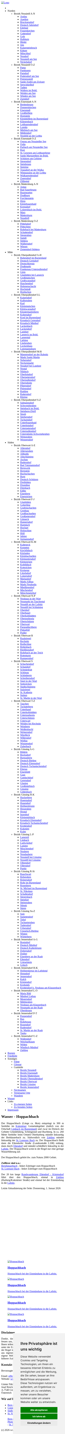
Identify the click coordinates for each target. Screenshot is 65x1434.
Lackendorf (26, 329)
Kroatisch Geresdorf (30, 320)
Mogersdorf (26, 999)
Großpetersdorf (27, 516)
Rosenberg (25, 885)
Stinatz (23, 905)
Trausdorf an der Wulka (32, 170)
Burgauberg (26, 757)
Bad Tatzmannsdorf (30, 465)
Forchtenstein (27, 198)
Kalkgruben (26, 300)
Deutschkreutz (27, 263)
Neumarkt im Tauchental (32, 601)
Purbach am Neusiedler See (34, 147)
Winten (23, 933)
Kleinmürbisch (27, 817)
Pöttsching (25, 226)
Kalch (23, 979)
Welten (23, 1044)
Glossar (17, 1064)
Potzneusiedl (26, 79)
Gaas (22, 774)
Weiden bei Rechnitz (30, 723)
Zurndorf (24, 99)
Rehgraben (25, 877)
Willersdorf (25, 737)
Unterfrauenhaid (28, 422)
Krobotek (25, 985)
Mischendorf (26, 590)
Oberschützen (27, 621)
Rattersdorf (25, 394)
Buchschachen (27, 473)
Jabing (23, 536)
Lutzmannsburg (28, 348)
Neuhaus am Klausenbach (33, 1004)
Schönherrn (26, 675)
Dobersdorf (26, 950)
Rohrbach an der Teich (31, 652)
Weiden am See (28, 93)
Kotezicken (26, 567)
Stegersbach (26, 897)
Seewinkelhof (27, 84)
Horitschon (25, 292)
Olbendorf (25, 862)
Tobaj (23, 919)
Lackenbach (26, 326)
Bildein (23, 752)
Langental (25, 337)
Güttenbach (26, 791)
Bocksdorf (25, 755)
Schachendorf (27, 664)
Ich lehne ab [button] (38, 1416)
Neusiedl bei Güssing (30, 857)
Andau (23, 16)
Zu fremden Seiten (23, 1107)
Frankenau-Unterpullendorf (33, 269)
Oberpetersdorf (27, 377)
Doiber (23, 953)
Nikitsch (24, 371)
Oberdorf (24, 610)
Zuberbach (25, 746)
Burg (22, 476)
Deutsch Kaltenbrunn (30, 948)
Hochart (24, 527)
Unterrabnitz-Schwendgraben (35, 434)
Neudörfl (24, 218)
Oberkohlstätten (28, 615)
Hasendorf (25, 803)
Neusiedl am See (28, 59)
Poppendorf (26, 1016)
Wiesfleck (25, 735)
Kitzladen (25, 553)
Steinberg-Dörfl (28, 411)
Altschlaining (26, 456)
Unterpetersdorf (28, 428)
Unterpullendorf (28, 431)
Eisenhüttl (25, 772)
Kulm (23, 831)
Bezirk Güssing (28, 1084)
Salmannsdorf (27, 402)
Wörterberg (26, 936)
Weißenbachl (26, 729)
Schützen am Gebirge (31, 158)
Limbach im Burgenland (23, 1129)
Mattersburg (26, 215)
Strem (23, 908)
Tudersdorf (25, 925)
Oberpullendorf (27, 380)
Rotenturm (25, 655)
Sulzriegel (25, 689)
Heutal (23, 811)
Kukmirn (24, 828)
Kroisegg (24, 570)
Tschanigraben (27, 922)
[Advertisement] (32, 1225)
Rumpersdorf (26, 658)
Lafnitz (4, 1148)
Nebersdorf (25, 360)
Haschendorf (26, 283)
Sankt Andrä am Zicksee (32, 81)
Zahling (24, 1050)
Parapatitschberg (28, 627)
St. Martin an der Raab (31, 1030)
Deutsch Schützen (29, 479)
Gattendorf (25, 33)
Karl (22, 303)
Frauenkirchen (27, 30)
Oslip (23, 144)
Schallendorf (26, 894)
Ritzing (23, 397)
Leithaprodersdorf (29, 124)
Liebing (24, 340)
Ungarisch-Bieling (29, 931)
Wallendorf (25, 1039)
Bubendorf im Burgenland (33, 258)
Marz (22, 212)
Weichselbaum (27, 1041)
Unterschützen (27, 718)
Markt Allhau (26, 581)
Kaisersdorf (26, 297)
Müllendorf (25, 133)
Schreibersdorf (27, 678)
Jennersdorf (26, 976)
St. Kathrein (26, 692)
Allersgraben (26, 451)
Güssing (24, 789)
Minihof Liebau (28, 996)
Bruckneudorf (27, 22)
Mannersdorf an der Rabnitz (34, 354)
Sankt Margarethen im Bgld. (34, 155)
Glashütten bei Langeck (32, 275)
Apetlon (24, 19)
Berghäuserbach (9, 1166)
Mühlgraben (26, 1002)
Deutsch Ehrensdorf (30, 763)
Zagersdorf (25, 178)
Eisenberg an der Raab (31, 956)
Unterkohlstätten (28, 712)
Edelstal (24, 28)
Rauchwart (25, 874)
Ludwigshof (26, 843)
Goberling (25, 505)
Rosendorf (25, 1024)
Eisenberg (25, 493)
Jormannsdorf (27, 539)
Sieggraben (25, 235)
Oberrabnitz (26, 382)
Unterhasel (25, 709)
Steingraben (26, 902)
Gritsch (23, 965)
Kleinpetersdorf (28, 559)
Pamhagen (25, 70)
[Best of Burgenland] (5, 2)
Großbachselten (28, 513)
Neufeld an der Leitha (31, 135)
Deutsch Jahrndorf (29, 25)
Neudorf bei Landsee (30, 365)
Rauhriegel (25, 638)
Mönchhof (25, 53)
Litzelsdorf (25, 573)
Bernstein (25, 471)
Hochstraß (25, 289)
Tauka (23, 1033)
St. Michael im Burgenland (33, 888)
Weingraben (26, 436)
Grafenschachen (28, 507)
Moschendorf (26, 848)
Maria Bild (25, 993)
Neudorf (24, 56)
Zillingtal (24, 181)
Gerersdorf (25, 780)
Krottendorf (26, 826)
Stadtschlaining (27, 686)
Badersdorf (25, 462)
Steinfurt (24, 899)
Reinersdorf (26, 879)
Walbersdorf (26, 243)
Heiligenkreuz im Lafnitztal (33, 970)
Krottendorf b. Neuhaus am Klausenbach (40, 987)
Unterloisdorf (26, 425)
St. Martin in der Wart (31, 698)
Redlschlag (25, 644)
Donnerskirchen (28, 107)
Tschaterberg (26, 706)
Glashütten (25, 502)
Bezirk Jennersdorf (29, 1087)
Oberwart (25, 624)
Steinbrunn (25, 164)
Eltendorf (25, 959)
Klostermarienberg (29, 311)
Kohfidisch (25, 564)
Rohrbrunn (25, 1021)
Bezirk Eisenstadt (29, 1073)
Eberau (23, 769)
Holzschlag (25, 530)
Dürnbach (25, 488)
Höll (22, 533)
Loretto (23, 127)
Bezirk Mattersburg (29, 1075)
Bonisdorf (25, 942)
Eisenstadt (25, 110)
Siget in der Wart (28, 681)
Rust (22, 150)
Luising (24, 845)
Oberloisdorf (26, 374)
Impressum (13, 1110)
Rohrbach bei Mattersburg (33, 229)
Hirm (22, 201)
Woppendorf (26, 743)
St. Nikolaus (26, 891)
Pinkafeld (25, 630)
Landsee (24, 331)
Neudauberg (26, 854)
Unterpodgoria (27, 715)
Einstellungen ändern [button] (39, 1423)
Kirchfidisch (26, 550)
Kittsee (23, 50)
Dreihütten (25, 482)
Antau (23, 187)
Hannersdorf (26, 522)
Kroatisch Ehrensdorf (30, 820)
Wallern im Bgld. (28, 90)
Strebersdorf (26, 417)
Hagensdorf (26, 800)
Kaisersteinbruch (28, 47)
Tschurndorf (26, 419)
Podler (23, 632)
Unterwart (25, 720)
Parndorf (24, 73)
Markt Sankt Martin (30, 357)
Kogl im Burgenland (30, 317)
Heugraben (25, 808)
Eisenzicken (26, 496)
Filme (17, 1061)
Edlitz (23, 490)
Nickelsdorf (26, 62)
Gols (22, 36)
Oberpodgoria (27, 618)
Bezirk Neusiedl (28, 1070)
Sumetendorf (26, 916)
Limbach (24, 840)
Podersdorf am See (29, 76)
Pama (23, 67)
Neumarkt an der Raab (31, 1007)
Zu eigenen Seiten (23, 1104)
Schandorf (25, 666)
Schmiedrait (26, 669)
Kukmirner (21, 1126)
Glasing (24, 783)
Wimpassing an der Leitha (33, 172)
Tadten (23, 87)
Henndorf (25, 973)
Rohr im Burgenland (30, 882)
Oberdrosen (26, 1010)
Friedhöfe (12, 1056)
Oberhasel (25, 613)
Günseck (24, 519)
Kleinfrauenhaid (28, 204)
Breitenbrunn (26, 104)
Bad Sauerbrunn (28, 189)
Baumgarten (26, 192)
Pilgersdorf (25, 385)
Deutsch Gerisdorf (29, 260)
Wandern (18, 1095)
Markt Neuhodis (28, 584)
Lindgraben (26, 343)
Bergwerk (25, 468)
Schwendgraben (28, 405)
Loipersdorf (26, 576)
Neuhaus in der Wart (30, 598)
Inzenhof (24, 814)
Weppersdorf (26, 439)
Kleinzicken (26, 561)
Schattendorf (26, 232)
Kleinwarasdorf (28, 309)
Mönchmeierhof (28, 593)
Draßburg (25, 195)
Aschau (24, 459)
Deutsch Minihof (28, 945)
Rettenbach (25, 647)
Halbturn (24, 39)
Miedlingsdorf (27, 587)
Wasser (11, 1098)
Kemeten (24, 547)
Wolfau (23, 740)
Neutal (23, 368)
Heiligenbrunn (27, 806)
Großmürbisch (27, 786)
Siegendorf (25, 161)
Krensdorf (25, 206)
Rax (22, 1019)
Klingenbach (26, 121)
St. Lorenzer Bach (25, 1140)
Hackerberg (26, 797)
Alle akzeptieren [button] (39, 1410)
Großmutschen (27, 277)
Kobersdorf (26, 314)
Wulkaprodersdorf (29, 175)
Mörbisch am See (29, 130)
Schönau (24, 672)
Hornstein (25, 116)
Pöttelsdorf (25, 223)
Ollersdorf (25, 865)
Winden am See (28, 96)
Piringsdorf (25, 388)
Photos (11, 1421)
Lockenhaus (26, 346)
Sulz (22, 914)
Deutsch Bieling (28, 760)
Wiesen (23, 246)
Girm (22, 272)
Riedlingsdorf (27, 649)
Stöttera (24, 240)
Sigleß (23, 238)
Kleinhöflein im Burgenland (34, 118)
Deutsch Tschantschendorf (33, 766)
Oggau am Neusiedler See (33, 141)
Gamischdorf (26, 777)
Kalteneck (25, 544)
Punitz (23, 868)
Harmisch (25, 524)
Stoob (23, 414)
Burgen (11, 1053)
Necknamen (20, 1090)
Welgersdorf (26, 732)
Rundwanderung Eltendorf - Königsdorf (42, 1174)
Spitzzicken (26, 684)
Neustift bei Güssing (30, 860)
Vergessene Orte (22, 1092)
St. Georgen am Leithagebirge (35, 152)
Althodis (24, 453)
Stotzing (24, 167)
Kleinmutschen (27, 306)
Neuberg (24, 851)
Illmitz (23, 42)
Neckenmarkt (27, 363)
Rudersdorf (25, 1027)
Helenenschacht (28, 286)
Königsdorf (26, 982)
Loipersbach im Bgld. (31, 209)
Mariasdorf (25, 578)
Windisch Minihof (29, 1047)
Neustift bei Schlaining (31, 607)
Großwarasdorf (27, 280)
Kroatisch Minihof (29, 323)
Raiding (24, 391)
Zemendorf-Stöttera (30, 249)
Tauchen (24, 703)
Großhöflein (26, 113)
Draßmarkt (25, 266)
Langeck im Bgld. (29, 334)
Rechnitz (24, 641)
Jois (22, 45)
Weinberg (25, 726)
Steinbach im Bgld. (29, 408)
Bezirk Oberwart (28, 1081)
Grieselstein (26, 962)
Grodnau (24, 510)
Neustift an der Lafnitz (31, 604)
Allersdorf (25, 448)
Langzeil (24, 837)
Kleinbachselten (28, 556)
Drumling (25, 485)
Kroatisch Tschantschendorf (34, 823)
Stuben (23, 695)
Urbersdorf (25, 928)
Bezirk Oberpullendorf (31, 1078)
